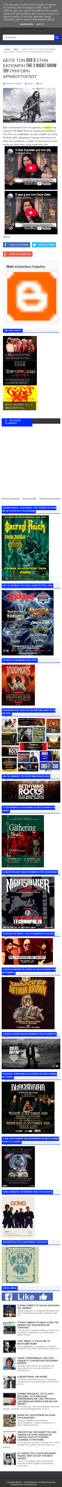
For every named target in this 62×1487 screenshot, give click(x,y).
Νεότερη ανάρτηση (11, 498)
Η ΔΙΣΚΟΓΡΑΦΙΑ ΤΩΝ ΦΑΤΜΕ (32, 1377)
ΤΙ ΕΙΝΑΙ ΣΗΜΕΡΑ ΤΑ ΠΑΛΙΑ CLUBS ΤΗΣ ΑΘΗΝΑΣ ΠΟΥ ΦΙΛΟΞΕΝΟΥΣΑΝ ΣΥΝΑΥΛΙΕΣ (38, 1325)
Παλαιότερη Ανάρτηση (49, 498)
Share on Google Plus (20, 254)
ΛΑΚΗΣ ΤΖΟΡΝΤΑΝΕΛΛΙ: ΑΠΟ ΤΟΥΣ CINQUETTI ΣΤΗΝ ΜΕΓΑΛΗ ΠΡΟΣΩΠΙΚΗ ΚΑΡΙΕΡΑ (37, 1360)
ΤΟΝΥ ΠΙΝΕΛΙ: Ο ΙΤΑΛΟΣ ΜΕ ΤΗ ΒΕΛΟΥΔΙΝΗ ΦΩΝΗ (33, 1342)
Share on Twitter (46, 244)
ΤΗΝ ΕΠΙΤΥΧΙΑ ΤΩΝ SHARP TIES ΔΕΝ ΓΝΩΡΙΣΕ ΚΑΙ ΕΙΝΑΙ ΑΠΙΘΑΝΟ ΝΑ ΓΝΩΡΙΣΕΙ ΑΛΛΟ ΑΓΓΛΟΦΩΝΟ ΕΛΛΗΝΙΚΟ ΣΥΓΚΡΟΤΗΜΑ (36, 1436)
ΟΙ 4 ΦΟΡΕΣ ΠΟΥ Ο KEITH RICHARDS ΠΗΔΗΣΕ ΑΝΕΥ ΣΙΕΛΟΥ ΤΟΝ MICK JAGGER (36, 1456)
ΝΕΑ (41, 83)
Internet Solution (44, 1484)
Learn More (26, 24)
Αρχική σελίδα (29, 498)
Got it (40, 24)
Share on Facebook (19, 244)
